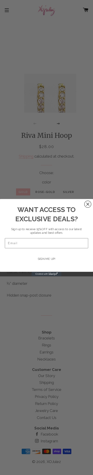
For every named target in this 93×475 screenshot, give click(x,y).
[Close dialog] (87, 204)
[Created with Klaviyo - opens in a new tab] (46, 274)
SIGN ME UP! (46, 259)
